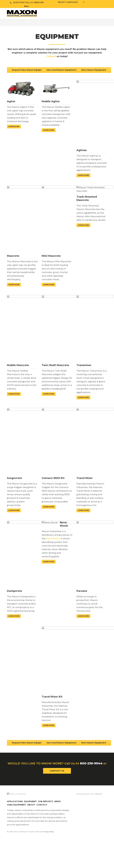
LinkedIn (95, 800)
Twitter (84, 800)
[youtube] (97, 3)
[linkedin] (101, 3)
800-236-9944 (91, 763)
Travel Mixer (84, 478)
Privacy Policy (48, 832)
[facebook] (88, 3)
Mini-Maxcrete (51, 255)
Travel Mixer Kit (52, 696)
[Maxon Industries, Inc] (57, 13)
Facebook (78, 800)
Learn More (13, 126)
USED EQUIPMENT (16, 805)
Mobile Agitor (51, 101)
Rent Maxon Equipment (93, 70)
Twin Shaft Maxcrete (55, 365)
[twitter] (92, 3)
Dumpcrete (14, 590)
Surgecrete (14, 478)
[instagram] (105, 3)
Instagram (90, 800)
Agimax (81, 150)
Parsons (81, 590)
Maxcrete (13, 255)
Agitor (11, 101)
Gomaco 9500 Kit (53, 478)
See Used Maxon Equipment (61, 70)
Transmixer (83, 365)
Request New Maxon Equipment (29, 70)
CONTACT (41, 805)
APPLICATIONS (15, 801)
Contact (51, 56)
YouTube (101, 800)
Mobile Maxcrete (18, 365)
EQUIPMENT (30, 801)
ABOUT (31, 805)
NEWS (57, 801)
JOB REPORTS (45, 801)
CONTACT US (57, 771)
